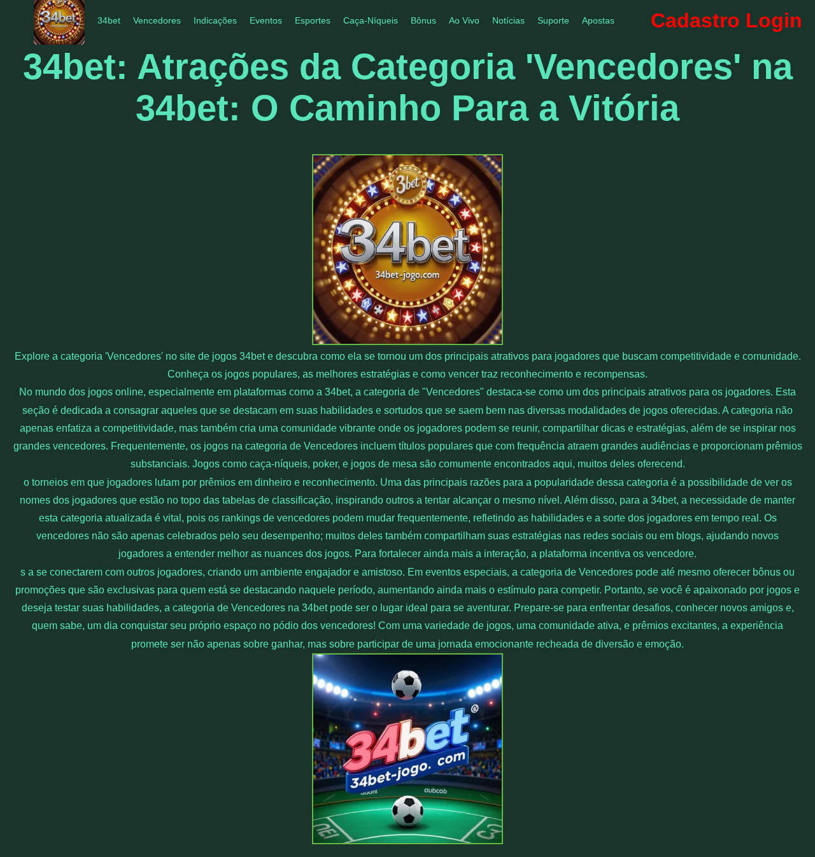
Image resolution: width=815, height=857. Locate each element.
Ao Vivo (464, 20)
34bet (108, 20)
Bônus (423, 20)
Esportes (312, 20)
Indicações (215, 20)
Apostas (598, 20)
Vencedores (157, 20)
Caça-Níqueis (370, 20)
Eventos (266, 20)
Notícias (508, 20)
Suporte (553, 20)
